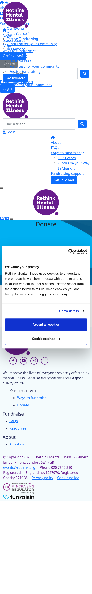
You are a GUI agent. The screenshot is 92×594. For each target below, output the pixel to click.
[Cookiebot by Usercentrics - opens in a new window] (68, 251)
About (7, 35)
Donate (23, 405)
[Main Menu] (1, 188)
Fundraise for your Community (34, 66)
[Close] (11, 219)
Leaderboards (14, 40)
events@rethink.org (19, 467)
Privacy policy (42, 477)
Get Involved (15, 78)
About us (16, 444)
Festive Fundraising (25, 71)
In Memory (67, 168)
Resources (17, 428)
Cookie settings (43, 338)
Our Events (18, 56)
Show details (69, 311)
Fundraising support (67, 173)
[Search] (82, 124)
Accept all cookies (46, 324)
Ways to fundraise (18, 50)
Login (10, 132)
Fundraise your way (73, 163)
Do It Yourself (20, 61)
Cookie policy (68, 477)
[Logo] (15, 14)
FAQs (7, 45)
